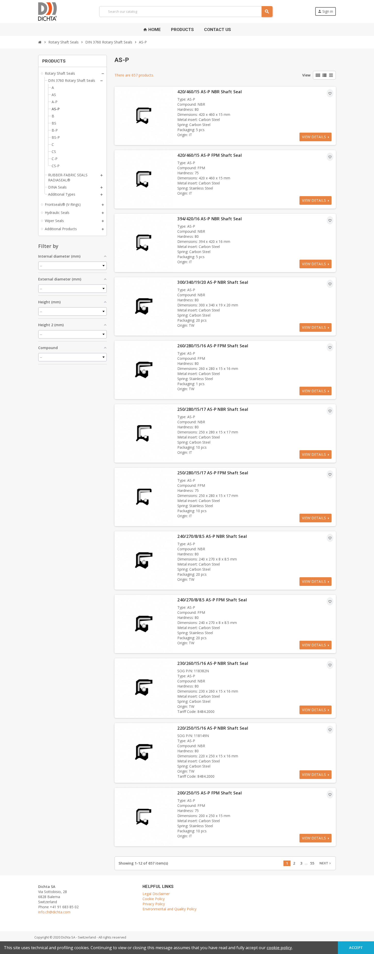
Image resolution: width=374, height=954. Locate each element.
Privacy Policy (153, 903)
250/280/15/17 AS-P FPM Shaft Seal (212, 473)
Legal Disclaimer (156, 893)
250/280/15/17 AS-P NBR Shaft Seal (212, 409)
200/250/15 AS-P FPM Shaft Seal (209, 793)
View (306, 75)
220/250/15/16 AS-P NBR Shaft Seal (212, 728)
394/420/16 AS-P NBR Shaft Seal (209, 219)
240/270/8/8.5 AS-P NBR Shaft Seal (212, 536)
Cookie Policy (153, 898)
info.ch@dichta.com (54, 912)
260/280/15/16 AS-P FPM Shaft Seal (212, 346)
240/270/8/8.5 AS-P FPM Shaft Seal (212, 600)
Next (325, 863)
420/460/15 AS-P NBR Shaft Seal (209, 92)
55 (312, 863)
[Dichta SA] (47, 11)
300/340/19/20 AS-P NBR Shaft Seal (212, 282)
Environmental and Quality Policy (169, 908)
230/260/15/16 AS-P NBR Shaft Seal (212, 663)
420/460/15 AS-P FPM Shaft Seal (209, 155)
